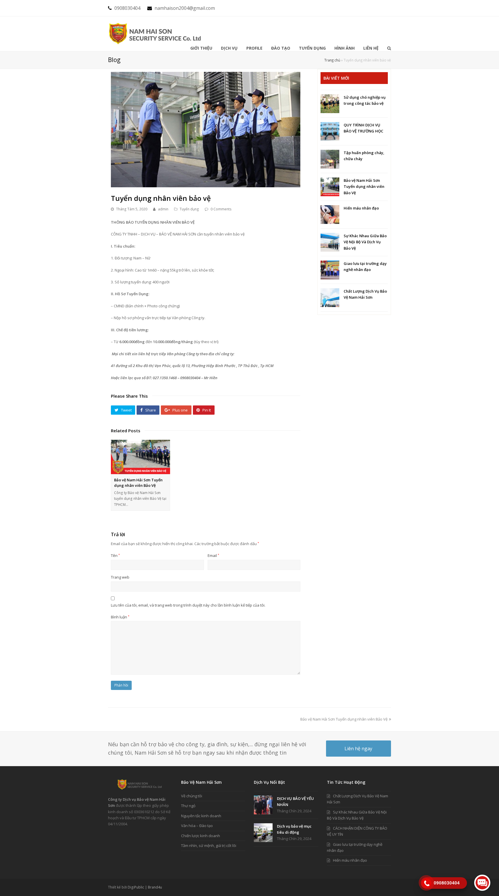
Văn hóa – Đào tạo (197, 825)
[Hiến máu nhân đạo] (330, 214)
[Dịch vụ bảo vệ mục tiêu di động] (263, 832)
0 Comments (221, 209)
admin (163, 209)
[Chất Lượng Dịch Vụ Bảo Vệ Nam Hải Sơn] (330, 297)
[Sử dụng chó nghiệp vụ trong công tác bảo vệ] (330, 103)
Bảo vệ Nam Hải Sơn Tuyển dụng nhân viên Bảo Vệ (138, 482)
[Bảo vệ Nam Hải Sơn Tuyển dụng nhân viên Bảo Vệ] (140, 457)
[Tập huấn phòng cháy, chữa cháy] (330, 159)
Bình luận (120, 617)
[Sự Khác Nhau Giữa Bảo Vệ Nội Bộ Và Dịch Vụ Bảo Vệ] (330, 242)
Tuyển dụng (189, 209)
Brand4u (155, 887)
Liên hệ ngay (358, 748)
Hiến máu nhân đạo (361, 208)
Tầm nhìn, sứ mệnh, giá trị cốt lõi (208, 845)
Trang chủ (332, 60)
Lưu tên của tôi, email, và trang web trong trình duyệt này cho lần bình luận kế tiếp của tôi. (188, 605)
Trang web (120, 577)
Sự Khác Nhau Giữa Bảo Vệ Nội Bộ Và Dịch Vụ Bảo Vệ (365, 242)
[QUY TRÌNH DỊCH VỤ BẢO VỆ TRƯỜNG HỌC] (330, 131)
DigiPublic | (138, 887)
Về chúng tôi (191, 795)
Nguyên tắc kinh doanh (201, 815)
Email (213, 555)
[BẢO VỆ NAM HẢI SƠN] (155, 33)
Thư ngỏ (188, 805)
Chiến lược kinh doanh (200, 835)
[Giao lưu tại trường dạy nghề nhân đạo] (330, 270)
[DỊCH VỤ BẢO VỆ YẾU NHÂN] (263, 805)
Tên (115, 555)
